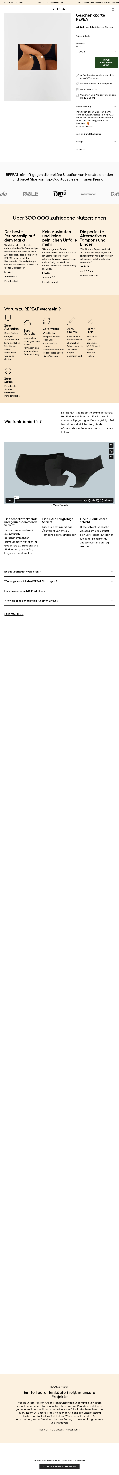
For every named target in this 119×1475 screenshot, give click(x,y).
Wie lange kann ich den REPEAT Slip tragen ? (30, 581)
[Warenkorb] (113, 9)
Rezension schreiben (63, 1467)
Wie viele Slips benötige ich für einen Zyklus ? (31, 600)
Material (80, 149)
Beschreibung (83, 106)
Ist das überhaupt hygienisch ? (22, 571)
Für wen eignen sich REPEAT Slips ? (24, 591)
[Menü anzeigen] (6, 9)
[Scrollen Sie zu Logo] (30, 194)
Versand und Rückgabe (88, 133)
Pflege (79, 141)
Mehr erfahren (84, 126)
